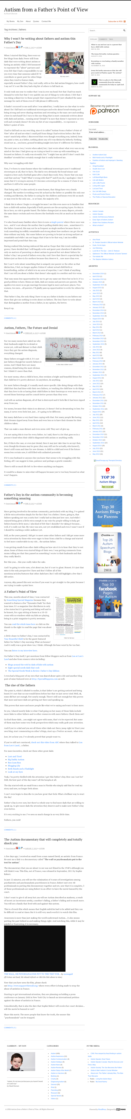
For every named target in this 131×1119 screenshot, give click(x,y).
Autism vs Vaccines (57, 1073)
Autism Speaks (98, 214)
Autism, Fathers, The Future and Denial (31, 328)
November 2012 (98, 369)
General (54, 1084)
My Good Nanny (101, 1082)
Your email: (92, 129)
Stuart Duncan (10, 47)
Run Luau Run (14, 762)
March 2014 (97, 333)
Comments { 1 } (10, 830)
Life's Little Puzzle (99, 183)
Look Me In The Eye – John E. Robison (106, 251)
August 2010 (97, 446)
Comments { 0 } (10, 485)
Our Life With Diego (99, 191)
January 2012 (97, 398)
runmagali (68, 974)
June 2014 (96, 324)
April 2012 (96, 389)
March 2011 (97, 426)
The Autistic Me (98, 256)
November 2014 (98, 313)
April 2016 (96, 276)
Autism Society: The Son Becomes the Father (106, 1067)
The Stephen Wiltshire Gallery (103, 259)
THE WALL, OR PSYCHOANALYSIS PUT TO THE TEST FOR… (32, 974)
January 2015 (97, 307)
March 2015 (97, 302)
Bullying (54, 1076)
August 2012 (97, 378)
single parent (57, 222)
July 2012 (96, 381)
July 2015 (96, 290)
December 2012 (98, 367)
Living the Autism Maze (104, 1079)
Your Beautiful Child (13, 638)
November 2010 (98, 437)
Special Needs (56, 1096)
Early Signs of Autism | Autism (103, 220)
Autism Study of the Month (60, 1070)
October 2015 (97, 282)
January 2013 (97, 364)
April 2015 (96, 299)
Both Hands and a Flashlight (21, 768)
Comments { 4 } (10, 318)
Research (54, 1093)
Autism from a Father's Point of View (46, 9)
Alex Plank (96, 240)
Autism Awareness (57, 1056)
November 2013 (98, 341)
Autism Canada (98, 211)
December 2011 (98, 400)
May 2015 (96, 296)
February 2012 (98, 395)
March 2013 (97, 358)
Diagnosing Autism (57, 1082)
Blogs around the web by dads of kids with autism (30, 664)
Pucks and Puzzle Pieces (101, 194)
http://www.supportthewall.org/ (23, 985)
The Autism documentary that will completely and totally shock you (43, 841)
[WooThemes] (121, 1109)
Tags (111, 39)
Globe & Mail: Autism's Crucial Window (104, 1070)
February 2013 (98, 361)
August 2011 (97, 412)
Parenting (54, 1090)
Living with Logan (99, 186)
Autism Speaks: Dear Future (100, 1059)
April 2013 (96, 355)
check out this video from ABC (45, 742)
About (28, 21)
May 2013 (96, 352)
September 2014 (98, 316)
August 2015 (97, 288)
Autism (39, 47)
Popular (93, 39)
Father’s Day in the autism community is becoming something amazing (38, 496)
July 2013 (96, 347)
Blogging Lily (14, 765)
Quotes (36, 21)
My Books (11, 21)
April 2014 (96, 330)
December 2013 (98, 338)
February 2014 (98, 336)
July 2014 (96, 321)
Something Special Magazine (20, 600)
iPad (52, 1087)
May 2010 (96, 454)
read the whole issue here (23, 624)
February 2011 (98, 429)
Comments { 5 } (10, 1028)
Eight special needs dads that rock (23, 667)
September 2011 (98, 409)
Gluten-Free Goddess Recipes (103, 222)
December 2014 (98, 310)
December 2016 (98, 273)
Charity (53, 1079)
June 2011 (96, 417)
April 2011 (96, 423)
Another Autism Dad (99, 155)
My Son (20, 21)
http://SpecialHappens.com (45, 678)
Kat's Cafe (96, 174)
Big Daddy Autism (16, 759)
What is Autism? (98, 225)
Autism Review (56, 1067)
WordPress (102, 1109)
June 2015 (96, 293)
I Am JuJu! (96, 172)
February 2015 (98, 305)
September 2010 (98, 443)
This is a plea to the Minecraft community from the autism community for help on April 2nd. (111, 82)
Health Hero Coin (99, 169)
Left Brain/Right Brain (100, 177)
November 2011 (98, 403)
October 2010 (97, 440)
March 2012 (97, 392)
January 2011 (97, 431)
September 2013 (98, 344)
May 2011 (96, 420)
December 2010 (98, 434)
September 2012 (98, 375)
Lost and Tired (14, 756)
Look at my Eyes (15, 771)
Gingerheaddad (98, 166)
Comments (103, 39)
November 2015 (98, 279)
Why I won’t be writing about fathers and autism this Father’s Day (39, 40)
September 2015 (98, 285)
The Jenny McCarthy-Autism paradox (105, 54)
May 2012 (96, 386)
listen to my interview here (24, 650)
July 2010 (96, 448)
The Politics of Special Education (104, 197)
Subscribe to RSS (115, 21)
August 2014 (97, 319)
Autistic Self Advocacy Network (103, 217)
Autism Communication (59, 1059)
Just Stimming (97, 248)
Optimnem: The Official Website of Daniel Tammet (110, 254)
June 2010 (96, 451)
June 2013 (96, 350)
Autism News (55, 1065)
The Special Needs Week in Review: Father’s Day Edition (33, 670)
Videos (53, 1099)
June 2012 (96, 383)
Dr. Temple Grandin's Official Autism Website (108, 242)
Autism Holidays (56, 1062)
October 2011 (97, 406)
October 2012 (97, 372)
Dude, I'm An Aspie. (99, 245)
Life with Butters (98, 180)
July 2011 (96, 415)
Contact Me (46, 21)
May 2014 (96, 327)
